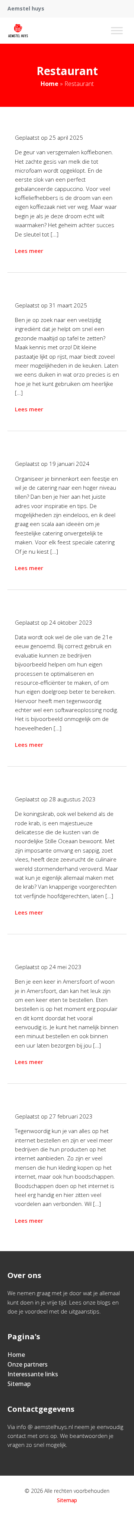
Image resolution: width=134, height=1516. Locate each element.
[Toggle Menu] (117, 30)
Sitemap (19, 1384)
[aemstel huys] (18, 30)
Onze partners (27, 1364)
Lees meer (29, 250)
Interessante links (32, 1374)
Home (49, 84)
